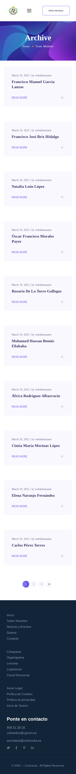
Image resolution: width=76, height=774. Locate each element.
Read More (19, 97)
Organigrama (15, 657)
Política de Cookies (19, 693)
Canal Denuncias (18, 675)
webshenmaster (43, 75)
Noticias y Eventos (19, 626)
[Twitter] (8, 747)
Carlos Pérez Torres (28, 545)
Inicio (10, 615)
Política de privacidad (21, 699)
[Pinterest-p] (24, 747)
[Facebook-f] (16, 747)
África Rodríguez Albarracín (36, 396)
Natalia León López (28, 186)
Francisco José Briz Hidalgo (35, 136)
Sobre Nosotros (17, 620)
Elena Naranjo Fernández (33, 495)
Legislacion (14, 669)
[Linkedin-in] (32, 747)
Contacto (13, 638)
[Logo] (13, 10)
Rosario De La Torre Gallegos (37, 291)
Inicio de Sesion (17, 705)
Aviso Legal (14, 688)
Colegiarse (14, 651)
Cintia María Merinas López (36, 445)
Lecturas (12, 663)
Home (26, 46)
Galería (11, 632)
